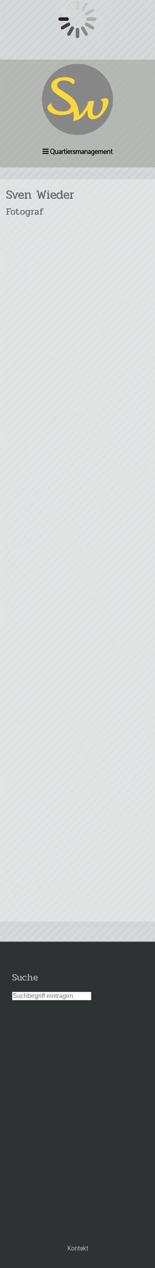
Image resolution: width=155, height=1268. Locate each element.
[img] (77, 99)
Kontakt (77, 1248)
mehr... (77, 906)
